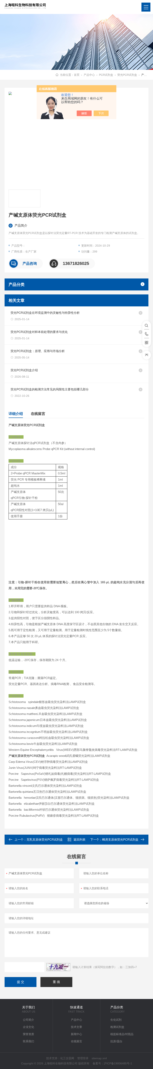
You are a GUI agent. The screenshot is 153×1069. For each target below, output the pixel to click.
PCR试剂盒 (106, 74)
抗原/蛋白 (116, 1041)
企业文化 (28, 1027)
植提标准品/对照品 (121, 1034)
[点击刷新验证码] (58, 967)
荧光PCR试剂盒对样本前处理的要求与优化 (39, 332)
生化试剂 (116, 1019)
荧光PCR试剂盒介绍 (24, 370)
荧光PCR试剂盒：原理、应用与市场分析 (38, 351)
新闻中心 (76, 1034)
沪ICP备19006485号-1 (118, 1063)
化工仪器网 (67, 1058)
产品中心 (89, 74)
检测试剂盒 (117, 1027)
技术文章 (76, 1027)
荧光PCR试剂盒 (127, 74)
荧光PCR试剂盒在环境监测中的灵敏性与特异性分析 (45, 312)
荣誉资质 (28, 1034)
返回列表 (79, 839)
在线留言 (38, 414)
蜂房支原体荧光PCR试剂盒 (120, 839)
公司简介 (28, 1019)
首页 (76, 74)
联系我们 (28, 1041)
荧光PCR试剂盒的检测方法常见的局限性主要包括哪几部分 (50, 389)
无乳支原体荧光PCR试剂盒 (44, 839)
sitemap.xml (99, 1058)
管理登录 (82, 1058)
